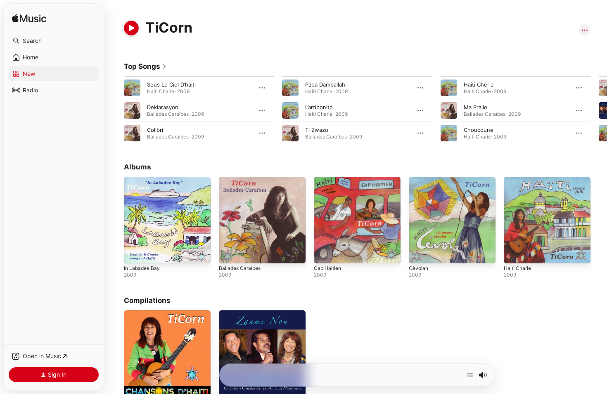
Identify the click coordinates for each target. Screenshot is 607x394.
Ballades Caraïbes (241, 180)
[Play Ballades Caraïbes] (229, 253)
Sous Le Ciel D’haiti (171, 84)
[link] (145, 66)
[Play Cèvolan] (419, 253)
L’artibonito (319, 107)
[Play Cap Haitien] (324, 253)
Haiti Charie (518, 180)
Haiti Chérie (479, 84)
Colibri (155, 130)
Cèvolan (419, 180)
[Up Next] (470, 375)
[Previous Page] (115, 110)
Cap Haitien (329, 180)
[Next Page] (599, 110)
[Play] (131, 28)
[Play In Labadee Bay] (134, 253)
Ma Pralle (475, 107)
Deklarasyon (162, 107)
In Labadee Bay (143, 180)
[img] (29, 18)
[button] (53, 41)
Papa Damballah (325, 84)
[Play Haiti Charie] (514, 253)
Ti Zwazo (316, 130)
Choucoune (478, 130)
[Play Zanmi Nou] (229, 386)
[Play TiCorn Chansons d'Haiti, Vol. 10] (134, 386)
